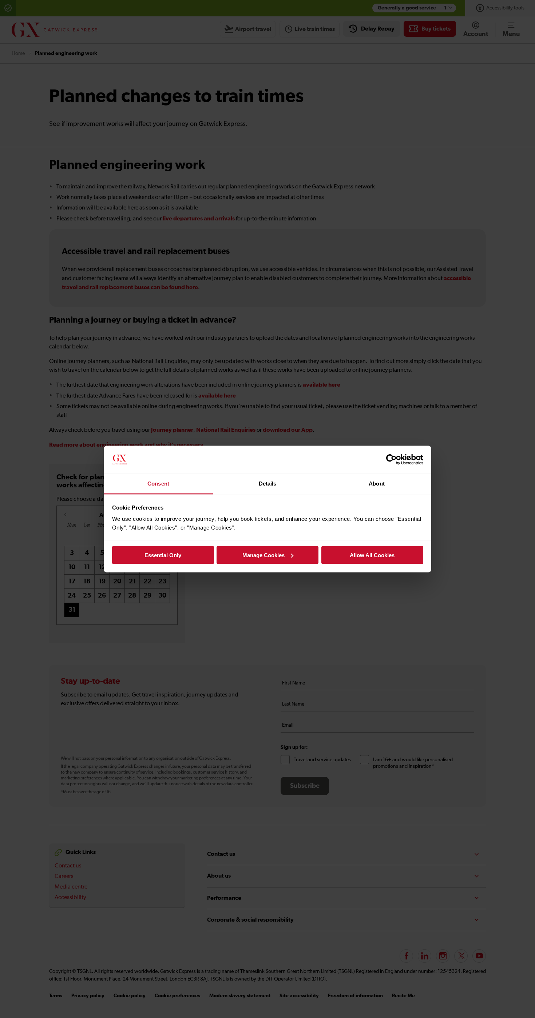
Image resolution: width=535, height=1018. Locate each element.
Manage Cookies (263, 555)
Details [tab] (268, 483)
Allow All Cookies (372, 555)
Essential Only (162, 555)
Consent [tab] (158, 483)
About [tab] (377, 483)
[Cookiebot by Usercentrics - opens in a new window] (391, 459)
